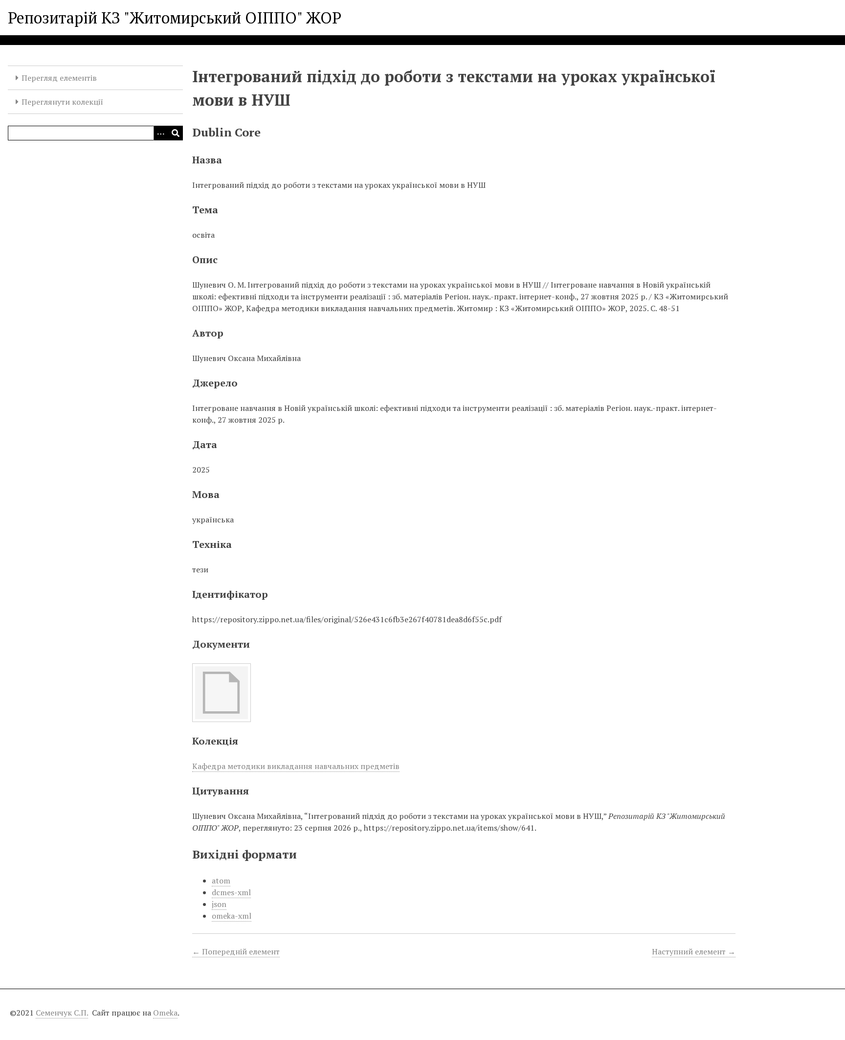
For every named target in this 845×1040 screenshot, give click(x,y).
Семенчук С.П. (62, 1012)
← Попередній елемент (236, 951)
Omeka (165, 1012)
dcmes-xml (231, 892)
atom (221, 880)
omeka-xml (231, 915)
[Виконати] (175, 133)
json (219, 904)
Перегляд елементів (59, 77)
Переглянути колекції (62, 101)
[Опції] (161, 133)
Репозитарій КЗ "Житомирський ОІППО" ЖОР (174, 17)
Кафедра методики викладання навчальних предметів (296, 766)
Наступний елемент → (693, 951)
